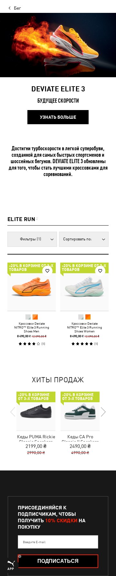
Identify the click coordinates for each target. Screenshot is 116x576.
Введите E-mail (34, 542)
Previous (13, 412)
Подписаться (58, 561)
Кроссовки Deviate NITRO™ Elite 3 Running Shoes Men (31, 327)
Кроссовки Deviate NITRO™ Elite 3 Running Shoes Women (84, 327)
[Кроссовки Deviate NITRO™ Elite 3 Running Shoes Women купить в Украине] (84, 287)
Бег (17, 8)
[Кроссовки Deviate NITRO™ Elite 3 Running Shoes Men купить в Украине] (31, 287)
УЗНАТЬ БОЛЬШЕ (58, 117)
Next (103, 412)
